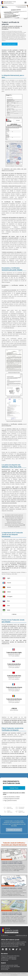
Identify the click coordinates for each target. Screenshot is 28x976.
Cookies (18, 973)
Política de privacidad (11, 973)
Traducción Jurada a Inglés (14, 652)
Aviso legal (4, 973)
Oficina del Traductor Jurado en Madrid (9, 965)
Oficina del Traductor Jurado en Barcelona (10, 956)
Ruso (8, 601)
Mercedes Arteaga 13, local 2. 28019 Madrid (10, 966)
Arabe (8, 610)
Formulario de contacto (14, 829)
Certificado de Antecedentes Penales (14, 318)
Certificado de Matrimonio (9, 315)
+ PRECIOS (14, 708)
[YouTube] (13, 949)
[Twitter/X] (10, 949)
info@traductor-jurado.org (8, 742)
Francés (9, 582)
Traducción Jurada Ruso (14, 664)
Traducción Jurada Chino (14, 676)
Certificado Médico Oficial (8, 321)
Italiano (9, 591)
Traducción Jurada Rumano (14, 699)
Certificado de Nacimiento (17, 313)
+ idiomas (14, 614)
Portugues (9, 596)
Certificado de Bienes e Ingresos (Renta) (15, 326)
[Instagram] (20, 949)
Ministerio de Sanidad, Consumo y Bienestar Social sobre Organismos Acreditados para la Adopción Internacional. (14, 509)
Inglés (8, 578)
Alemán (9, 587)
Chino (8, 605)
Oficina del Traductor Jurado (8, 942)
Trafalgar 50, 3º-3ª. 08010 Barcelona (8, 957)
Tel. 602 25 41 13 (4, 935)
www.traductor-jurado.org (11, 932)
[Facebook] (3, 949)
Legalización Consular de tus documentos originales (11, 894)
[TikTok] (16, 949)
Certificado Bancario (9, 327)
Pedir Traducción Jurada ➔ (9, 44)
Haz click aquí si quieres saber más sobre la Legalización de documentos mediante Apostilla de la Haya (14, 345)
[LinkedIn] (6, 949)
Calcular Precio (14, 788)
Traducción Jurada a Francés (14, 687)
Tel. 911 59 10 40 (4, 969)
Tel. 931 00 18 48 (4, 960)
